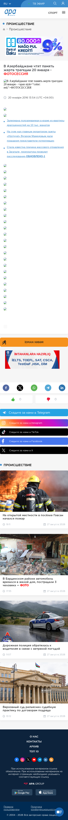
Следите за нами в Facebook (25, 441)
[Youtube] (34, 760)
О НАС (34, 736)
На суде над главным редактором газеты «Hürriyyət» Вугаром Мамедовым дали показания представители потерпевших (31, 136)
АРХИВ (34, 746)
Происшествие (20, 29)
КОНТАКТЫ (34, 741)
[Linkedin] (45, 760)
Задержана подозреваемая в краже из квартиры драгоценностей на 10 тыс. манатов (35, 123)
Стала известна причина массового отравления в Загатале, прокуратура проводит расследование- (35, 152)
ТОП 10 (34, 751)
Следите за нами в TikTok (24, 432)
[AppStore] (46, 792)
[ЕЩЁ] (62, 13)
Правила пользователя (11, 808)
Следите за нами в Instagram (25, 423)
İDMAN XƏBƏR (34, 342)
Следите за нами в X (21, 450)
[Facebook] (17, 760)
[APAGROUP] (34, 784)
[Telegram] (40, 760)
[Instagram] (22, 760)
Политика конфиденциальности (43, 808)
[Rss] (51, 760)
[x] (28, 760)
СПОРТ (52, 12)
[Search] (55, 3)
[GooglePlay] (22, 792)
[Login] (63, 4)
